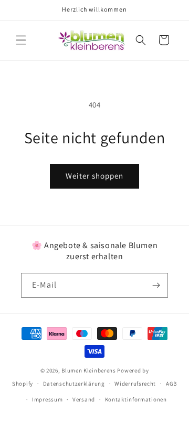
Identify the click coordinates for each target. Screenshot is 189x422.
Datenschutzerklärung (74, 383)
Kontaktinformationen (136, 399)
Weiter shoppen (94, 176)
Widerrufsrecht (135, 383)
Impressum (47, 399)
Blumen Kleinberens (88, 370)
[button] (21, 40)
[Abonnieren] (155, 285)
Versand (83, 399)
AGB (171, 383)
